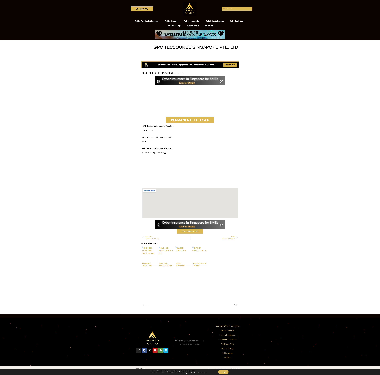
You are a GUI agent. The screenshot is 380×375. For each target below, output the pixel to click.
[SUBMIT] (202, 341)
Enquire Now (230, 65)
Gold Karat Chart (237, 21)
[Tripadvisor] (160, 350)
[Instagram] (138, 350)
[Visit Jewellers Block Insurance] (190, 38)
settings (203, 373)
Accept (223, 372)
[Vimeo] (165, 350)
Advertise (209, 26)
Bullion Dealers (171, 21)
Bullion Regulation (192, 21)
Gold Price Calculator (215, 21)
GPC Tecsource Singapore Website (157, 137)
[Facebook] (144, 350)
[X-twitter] (149, 350)
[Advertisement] (190, 101)
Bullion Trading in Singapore (147, 21)
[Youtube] (155, 350)
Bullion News (193, 26)
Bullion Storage (174, 26)
